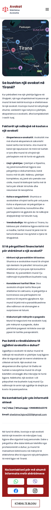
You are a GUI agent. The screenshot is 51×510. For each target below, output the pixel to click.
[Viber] (35, 481)
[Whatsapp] (16, 481)
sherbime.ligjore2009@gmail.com (28, 414)
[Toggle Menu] (47, 9)
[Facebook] (16, 490)
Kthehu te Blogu (25, 503)
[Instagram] (35, 490)
